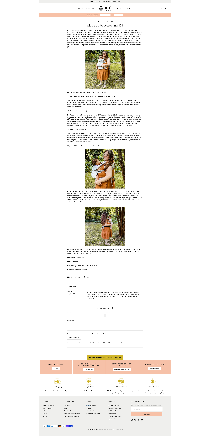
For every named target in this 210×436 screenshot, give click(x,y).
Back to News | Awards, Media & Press (106, 357)
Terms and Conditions (114, 416)
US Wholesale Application (93, 413)
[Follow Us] (89, 367)
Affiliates (88, 408)
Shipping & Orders (113, 405)
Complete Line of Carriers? (90, 146)
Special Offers (112, 419)
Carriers (80, 8)
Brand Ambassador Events (71, 416)
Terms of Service (114, 343)
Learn (129, 8)
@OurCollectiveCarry (82, 269)
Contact (45, 413)
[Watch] (56, 367)
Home (95, 22)
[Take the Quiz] (154, 367)
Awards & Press (68, 411)
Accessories (90, 8)
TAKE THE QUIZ (118, 15)
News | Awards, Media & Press (107, 22)
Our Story (67, 405)
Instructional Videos (91, 411)
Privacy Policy (102, 343)
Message (70, 320)
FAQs (44, 411)
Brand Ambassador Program (72, 413)
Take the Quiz (120, 8)
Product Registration (49, 405)
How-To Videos (47, 408)
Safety (45, 416)
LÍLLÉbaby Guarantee (114, 411)
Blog (65, 408)
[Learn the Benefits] (121, 367)
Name (69, 312)
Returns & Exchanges (114, 408)
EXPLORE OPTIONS (105, 15)
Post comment (74, 337)
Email (107, 312)
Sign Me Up (147, 414)
